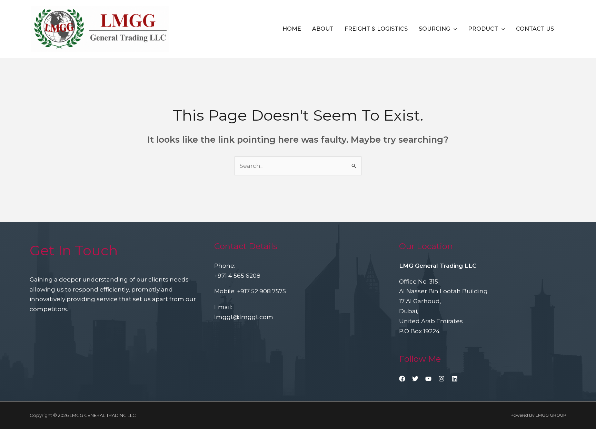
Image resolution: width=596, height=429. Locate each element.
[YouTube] (428, 379)
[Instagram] (441, 379)
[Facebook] (402, 379)
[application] (453, 28)
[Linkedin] (454, 379)
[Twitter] (415, 379)
